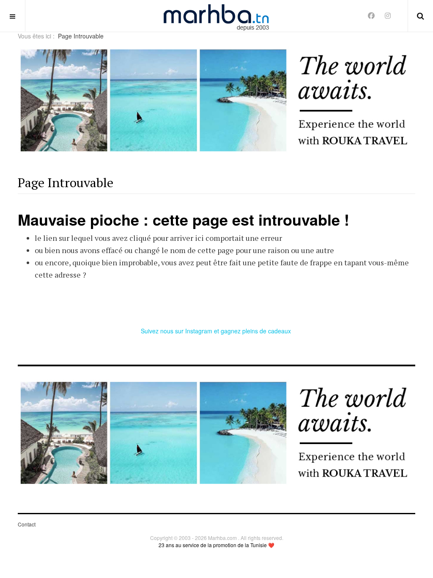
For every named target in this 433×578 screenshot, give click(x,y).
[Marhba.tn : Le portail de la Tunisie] (216, 16)
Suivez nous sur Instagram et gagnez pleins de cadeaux (217, 331)
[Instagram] (388, 15)
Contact (27, 524)
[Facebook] (371, 15)
